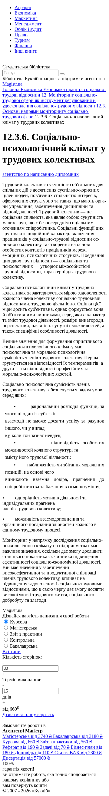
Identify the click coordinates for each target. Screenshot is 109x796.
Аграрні (23, 7)
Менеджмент (28, 23)
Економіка (25, 12)
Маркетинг (26, 18)
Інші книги (26, 51)
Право (21, 34)
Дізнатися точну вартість (28, 714)
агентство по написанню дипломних (40, 174)
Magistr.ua (12, 84)
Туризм (22, 40)
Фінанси (23, 45)
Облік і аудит (28, 29)
